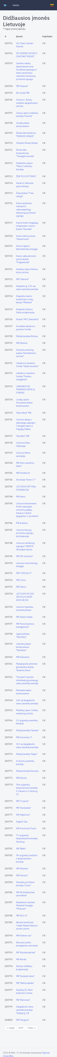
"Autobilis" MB (22, 436)
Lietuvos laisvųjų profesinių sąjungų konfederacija (24, 533)
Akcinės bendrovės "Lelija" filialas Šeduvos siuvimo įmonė (27, 925)
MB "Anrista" (22, 875)
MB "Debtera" (22, 279)
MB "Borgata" (22, 1019)
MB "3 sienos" (22, 801)
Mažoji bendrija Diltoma (27, 336)
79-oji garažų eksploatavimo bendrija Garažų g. (27, 838)
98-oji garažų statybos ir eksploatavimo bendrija (26, 858)
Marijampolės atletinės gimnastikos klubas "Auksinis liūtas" (26, 667)
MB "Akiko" (21, 848)
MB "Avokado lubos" (25, 976)
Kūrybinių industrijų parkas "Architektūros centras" (26, 353)
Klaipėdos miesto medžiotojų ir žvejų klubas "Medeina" (24, 299)
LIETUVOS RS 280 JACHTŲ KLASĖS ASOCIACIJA (25, 596)
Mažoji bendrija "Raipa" (26, 754)
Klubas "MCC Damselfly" (27, 319)
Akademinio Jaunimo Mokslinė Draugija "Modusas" (25, 905)
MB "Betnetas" (23, 1000)
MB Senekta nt (23, 472)
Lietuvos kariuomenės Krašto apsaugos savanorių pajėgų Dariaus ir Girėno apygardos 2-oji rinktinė (27, 509)
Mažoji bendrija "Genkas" (27, 730)
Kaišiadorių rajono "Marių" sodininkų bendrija (24, 166)
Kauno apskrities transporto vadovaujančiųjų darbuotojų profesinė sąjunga (26, 209)
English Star (22, 821)
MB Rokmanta (22, 657)
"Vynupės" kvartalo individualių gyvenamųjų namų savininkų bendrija (27, 680)
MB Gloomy (21, 777)
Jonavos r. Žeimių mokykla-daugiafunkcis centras (27, 102)
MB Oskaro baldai (24, 617)
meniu (16, 5)
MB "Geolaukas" (23, 807)
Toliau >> (31, 1027)
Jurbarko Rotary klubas (27, 143)
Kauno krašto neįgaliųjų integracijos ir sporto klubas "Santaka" (27, 225)
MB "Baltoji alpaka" (25, 983)
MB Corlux (21, 580)
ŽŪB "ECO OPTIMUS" (26, 176)
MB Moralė (21, 959)
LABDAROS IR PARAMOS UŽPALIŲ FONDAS (25, 389)
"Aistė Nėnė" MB (23, 412)
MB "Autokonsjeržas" (26, 952)
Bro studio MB (22, 92)
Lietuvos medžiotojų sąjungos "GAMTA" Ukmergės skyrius (25, 546)
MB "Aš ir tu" (21, 915)
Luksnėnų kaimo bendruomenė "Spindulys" (23, 647)
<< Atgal (11, 1027)
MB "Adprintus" (23, 814)
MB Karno (20, 496)
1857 (21, 1027)
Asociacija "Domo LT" (26, 479)
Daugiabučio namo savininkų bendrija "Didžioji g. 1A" (24, 1009)
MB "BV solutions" (24, 556)
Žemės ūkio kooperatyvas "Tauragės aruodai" (25, 153)
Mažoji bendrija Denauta (27, 771)
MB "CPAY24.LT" (24, 573)
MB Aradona (22, 523)
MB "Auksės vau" (24, 935)
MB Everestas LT (24, 737)
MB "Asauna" (22, 86)
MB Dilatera (21, 343)
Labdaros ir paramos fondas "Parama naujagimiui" (25, 376)
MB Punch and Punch (26, 828)
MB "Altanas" (22, 868)
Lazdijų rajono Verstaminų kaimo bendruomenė (24, 402)
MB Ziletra (21, 586)
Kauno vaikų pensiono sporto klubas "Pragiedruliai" (26, 259)
